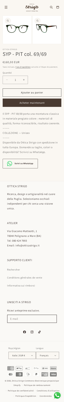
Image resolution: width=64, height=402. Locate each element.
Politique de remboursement (37, 385)
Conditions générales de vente (24, 277)
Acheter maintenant (32, 102)
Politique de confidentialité (21, 390)
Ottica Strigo (18, 380)
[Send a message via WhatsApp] (57, 395)
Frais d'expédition (23, 67)
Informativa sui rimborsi (21, 285)
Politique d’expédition (25, 396)
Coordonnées (46, 396)
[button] (6, 7)
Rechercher (13, 269)
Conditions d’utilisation (48, 390)
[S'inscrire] (53, 319)
